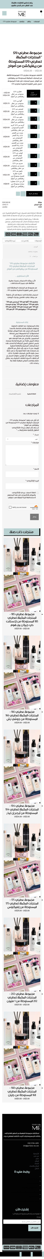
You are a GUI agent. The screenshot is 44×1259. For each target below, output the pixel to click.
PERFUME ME (6, 202)
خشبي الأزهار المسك (15, 394)
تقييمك (36, 434)
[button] (4, 13)
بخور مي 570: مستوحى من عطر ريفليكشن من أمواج (17, 119)
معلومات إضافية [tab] (33, 251)
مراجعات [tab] (34, 256)
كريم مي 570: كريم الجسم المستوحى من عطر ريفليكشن (17, 127)
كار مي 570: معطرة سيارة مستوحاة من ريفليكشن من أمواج (17, 183)
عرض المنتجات (11, 1104)
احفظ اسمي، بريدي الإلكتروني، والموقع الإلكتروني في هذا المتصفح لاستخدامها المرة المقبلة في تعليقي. (21, 495)
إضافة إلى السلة (33, 193)
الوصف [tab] (35, 246)
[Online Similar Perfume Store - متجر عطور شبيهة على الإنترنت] (22, 13)
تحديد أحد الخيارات (33, 93)
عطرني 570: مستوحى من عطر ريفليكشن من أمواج (17, 93)
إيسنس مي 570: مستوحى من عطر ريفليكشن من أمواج (17, 111)
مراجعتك (35, 442)
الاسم (36, 469)
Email (39, 1217)
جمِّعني (4, 206)
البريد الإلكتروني (32, 480)
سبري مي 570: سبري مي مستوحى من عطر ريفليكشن (17, 165)
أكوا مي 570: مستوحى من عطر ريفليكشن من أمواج (17, 103)
